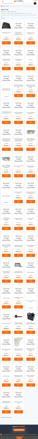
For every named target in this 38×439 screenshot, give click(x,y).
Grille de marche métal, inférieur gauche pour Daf (18, 272)
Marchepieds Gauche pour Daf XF (18, 298)
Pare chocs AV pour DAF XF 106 (30, 301)
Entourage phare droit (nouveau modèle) (6, 272)
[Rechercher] (35, 3)
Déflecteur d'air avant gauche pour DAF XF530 (18, 246)
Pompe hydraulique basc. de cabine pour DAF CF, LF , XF (30, 323)
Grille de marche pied (30, 272)
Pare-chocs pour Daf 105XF (6, 323)
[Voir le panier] (35, 1)
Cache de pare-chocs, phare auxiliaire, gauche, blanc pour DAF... (30, 86)
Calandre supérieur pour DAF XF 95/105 (31, 167)
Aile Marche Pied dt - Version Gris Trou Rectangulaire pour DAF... (18, 33)
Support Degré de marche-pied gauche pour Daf (18, 376)
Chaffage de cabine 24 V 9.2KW (18, 193)
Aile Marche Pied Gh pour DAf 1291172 (30, 33)
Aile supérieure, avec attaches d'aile (18, 60)
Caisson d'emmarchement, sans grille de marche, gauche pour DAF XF (6, 139)
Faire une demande (19, 429)
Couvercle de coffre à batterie (30, 219)
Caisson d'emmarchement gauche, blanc (30, 113)
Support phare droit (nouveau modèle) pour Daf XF (6, 402)
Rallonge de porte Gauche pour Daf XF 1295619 (18, 349)
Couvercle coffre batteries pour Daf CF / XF (18, 219)
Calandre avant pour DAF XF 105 (18, 167)
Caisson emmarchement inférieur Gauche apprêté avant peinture (6, 166)
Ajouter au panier (6, 43)
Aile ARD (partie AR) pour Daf (6, 33)
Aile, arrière (31, 59)
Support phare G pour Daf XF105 (18, 402)
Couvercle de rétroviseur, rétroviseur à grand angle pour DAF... (6, 245)
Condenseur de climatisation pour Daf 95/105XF (6, 219)
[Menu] (3, 1)
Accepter (19, 437)
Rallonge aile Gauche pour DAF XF (6, 350)
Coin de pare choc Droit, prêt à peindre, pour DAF (31, 193)
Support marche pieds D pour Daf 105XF (31, 376)
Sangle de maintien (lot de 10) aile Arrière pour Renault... (30, 349)
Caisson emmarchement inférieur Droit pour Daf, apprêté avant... (31, 139)
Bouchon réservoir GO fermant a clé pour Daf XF (6, 89)
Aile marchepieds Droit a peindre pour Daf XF (6, 60)
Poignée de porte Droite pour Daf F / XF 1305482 (18, 323)
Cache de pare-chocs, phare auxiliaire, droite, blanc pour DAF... (18, 86)
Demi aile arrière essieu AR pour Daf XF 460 (30, 246)
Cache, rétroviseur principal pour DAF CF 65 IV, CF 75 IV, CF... (6, 112)
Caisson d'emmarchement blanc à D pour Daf (18, 113)
